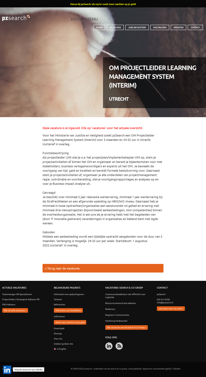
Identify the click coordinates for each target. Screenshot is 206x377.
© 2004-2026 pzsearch (81, 368)
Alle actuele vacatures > (15, 310)
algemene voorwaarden (154, 368)
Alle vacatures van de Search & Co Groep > (126, 327)
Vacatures (115, 27)
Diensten (178, 27)
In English (61, 348)
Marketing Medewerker (116, 320)
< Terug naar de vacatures (62, 268)
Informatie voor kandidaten (68, 310)
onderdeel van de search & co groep (110, 368)
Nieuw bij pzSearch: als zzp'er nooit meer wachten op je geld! (103, 3)
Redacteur (110, 309)
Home (99, 27)
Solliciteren (59, 316)
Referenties (59, 304)
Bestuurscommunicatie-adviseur (120, 303)
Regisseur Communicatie (117, 314)
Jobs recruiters (137, 27)
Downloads (59, 328)
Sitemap (58, 333)
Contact (195, 27)
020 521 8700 (163, 299)
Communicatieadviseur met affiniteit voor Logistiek (125, 295)
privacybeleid (134, 368)
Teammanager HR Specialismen (17, 294)
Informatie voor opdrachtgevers (69, 294)
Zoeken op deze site (63, 343)
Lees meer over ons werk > (170, 308)
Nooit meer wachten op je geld (70, 322)
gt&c (168, 368)
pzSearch (16, 18)
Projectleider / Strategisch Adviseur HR (21, 299)
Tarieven (58, 299)
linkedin (177, 368)
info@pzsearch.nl (165, 302)
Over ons (58, 338)
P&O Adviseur (8, 304)
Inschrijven (159, 27)
